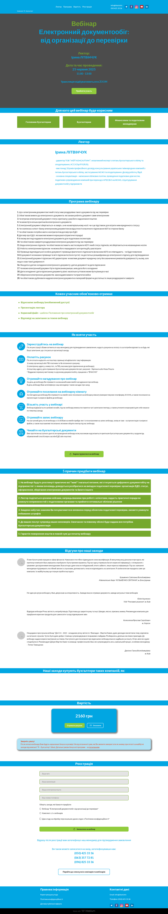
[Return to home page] (25, 4)
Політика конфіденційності (51, 899)
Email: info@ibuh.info (118, 894)
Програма (67, 7)
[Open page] (26, 896)
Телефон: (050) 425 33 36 (120, 899)
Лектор (59, 7)
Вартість (77, 7)
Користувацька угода (49, 894)
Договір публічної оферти (51, 904)
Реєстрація (87, 7)
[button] (126, 6)
